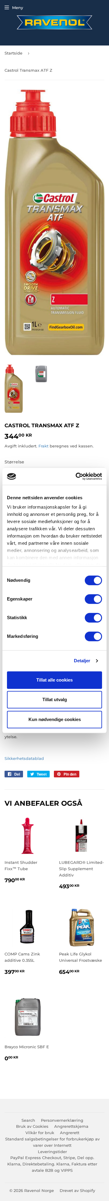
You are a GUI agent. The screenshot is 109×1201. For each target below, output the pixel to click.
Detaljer (82, 660)
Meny (17, 7)
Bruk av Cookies (32, 1126)
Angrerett (69, 1132)
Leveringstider (52, 1151)
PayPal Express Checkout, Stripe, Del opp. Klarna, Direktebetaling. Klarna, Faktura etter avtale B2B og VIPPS (52, 1164)
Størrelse (14, 462)
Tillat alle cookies (54, 679)
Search (28, 1120)
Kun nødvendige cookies (54, 719)
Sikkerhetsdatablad (24, 758)
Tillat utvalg (54, 699)
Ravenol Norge (39, 1190)
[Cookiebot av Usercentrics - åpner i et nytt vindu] (77, 476)
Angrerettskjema (71, 1126)
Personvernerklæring (62, 1120)
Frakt (43, 446)
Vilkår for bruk (39, 1132)
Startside (13, 53)
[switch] (93, 599)
